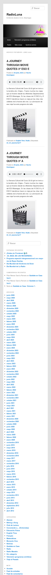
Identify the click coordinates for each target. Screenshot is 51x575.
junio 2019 (10, 445)
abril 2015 (10, 482)
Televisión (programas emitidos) (25, 40)
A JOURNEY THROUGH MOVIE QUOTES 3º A (18, 157)
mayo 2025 (11, 316)
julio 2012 (10, 508)
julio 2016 (10, 466)
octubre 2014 (11, 489)
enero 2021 (11, 416)
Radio (9, 45)
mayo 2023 (11, 358)
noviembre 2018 (13, 455)
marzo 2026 (11, 303)
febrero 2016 (11, 476)
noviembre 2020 (13, 421)
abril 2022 (10, 384)
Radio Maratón (12, 551)
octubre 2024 (11, 332)
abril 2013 (10, 500)
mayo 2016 (11, 471)
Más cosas (18, 45)
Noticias (10, 543)
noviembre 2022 (13, 374)
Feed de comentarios (15, 574)
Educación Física (13, 530)
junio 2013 (10, 497)
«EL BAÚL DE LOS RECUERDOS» (19, 256)
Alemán (9, 520)
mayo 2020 (11, 429)
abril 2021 (10, 408)
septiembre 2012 (13, 505)
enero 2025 (11, 324)
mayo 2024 (11, 337)
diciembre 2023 (12, 350)
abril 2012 (10, 511)
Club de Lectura (13, 525)
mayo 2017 (11, 458)
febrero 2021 (11, 413)
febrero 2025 (11, 321)
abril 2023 (10, 361)
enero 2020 (11, 440)
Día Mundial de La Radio (16, 266)
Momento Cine (12, 541)
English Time (20, 140)
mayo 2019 (11, 447)
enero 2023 (11, 369)
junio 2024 (10, 334)
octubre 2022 (11, 376)
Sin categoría (12, 554)
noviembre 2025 (13, 311)
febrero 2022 (11, 390)
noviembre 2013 (13, 495)
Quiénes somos (31, 45)
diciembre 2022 (12, 371)
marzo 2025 (11, 319)
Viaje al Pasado (12, 559)
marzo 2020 (11, 434)
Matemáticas (11, 538)
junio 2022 (10, 379)
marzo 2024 (11, 342)
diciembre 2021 (12, 395)
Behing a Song (12, 522)
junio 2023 (10, 355)
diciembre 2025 (12, 308)
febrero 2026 (11, 305)
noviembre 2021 (13, 397)
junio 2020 (10, 426)
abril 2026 (10, 300)
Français (10, 536)
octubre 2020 (11, 424)
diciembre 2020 (12, 419)
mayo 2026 (11, 298)
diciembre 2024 (12, 327)
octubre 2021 (11, 400)
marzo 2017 (11, 461)
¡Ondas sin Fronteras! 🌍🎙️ (17, 253)
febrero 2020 (11, 437)
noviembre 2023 (13, 353)
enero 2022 (11, 392)
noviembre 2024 (13, 329)
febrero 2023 (11, 366)
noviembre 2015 (13, 479)
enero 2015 (11, 487)
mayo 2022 (11, 382)
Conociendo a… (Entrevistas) (18, 528)
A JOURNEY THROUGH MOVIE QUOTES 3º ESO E (18, 65)
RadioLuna (14, 14)
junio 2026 (10, 295)
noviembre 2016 (13, 463)
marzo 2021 (11, 411)
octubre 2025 (11, 313)
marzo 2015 (11, 484)
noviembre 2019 (13, 442)
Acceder (10, 568)
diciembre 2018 (12, 453)
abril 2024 (10, 340)
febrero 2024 (11, 345)
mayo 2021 (11, 405)
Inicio (9, 40)
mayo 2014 (11, 492)
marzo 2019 (11, 450)
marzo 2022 (11, 387)
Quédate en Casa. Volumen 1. (24, 286)
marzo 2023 (11, 363)
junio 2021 (10, 403)
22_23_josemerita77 (14, 143)
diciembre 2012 (12, 503)
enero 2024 (11, 348)
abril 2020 (10, 432)
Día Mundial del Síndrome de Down (20, 263)
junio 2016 (10, 468)
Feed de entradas (13, 571)
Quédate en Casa (13, 546)
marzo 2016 (11, 474)
